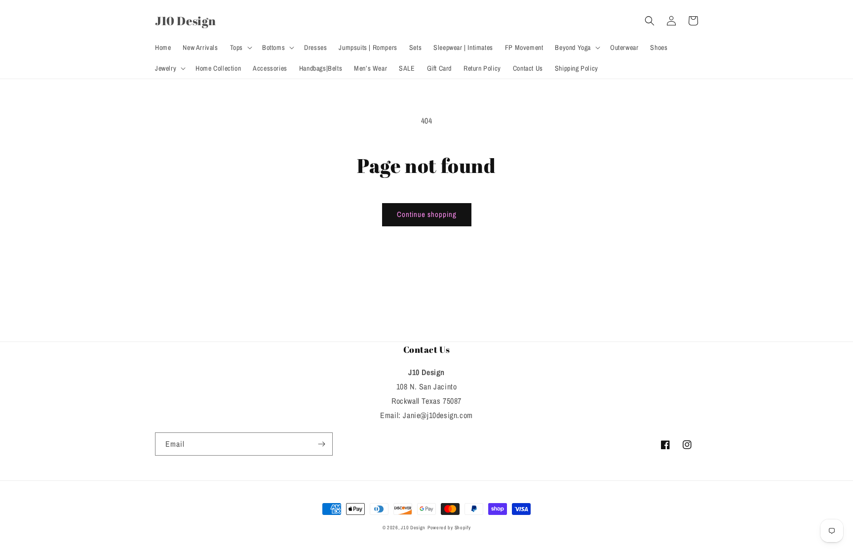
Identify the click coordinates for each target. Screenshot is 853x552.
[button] (240, 47)
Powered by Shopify (449, 527)
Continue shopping (427, 214)
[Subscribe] (321, 444)
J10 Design (413, 527)
